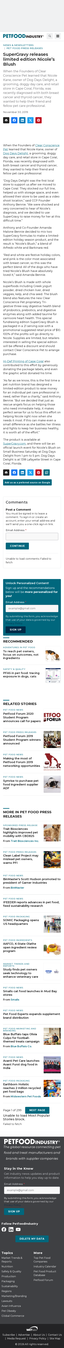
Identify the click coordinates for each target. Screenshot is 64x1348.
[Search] (50, 36)
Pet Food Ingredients (17, 940)
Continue (17, 546)
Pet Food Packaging (16, 916)
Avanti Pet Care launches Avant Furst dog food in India (21, 1064)
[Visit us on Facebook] (4, 1229)
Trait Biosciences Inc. (25, 841)
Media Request (16, 1338)
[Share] (14, 120)
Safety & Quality (14, 669)
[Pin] (38, 120)
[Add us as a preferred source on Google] (46, 472)
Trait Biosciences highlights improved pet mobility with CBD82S (20, 832)
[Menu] (58, 36)
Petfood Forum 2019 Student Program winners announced (22, 739)
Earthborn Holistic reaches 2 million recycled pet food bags (22, 1088)
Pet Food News (13, 710)
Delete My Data (32, 1238)
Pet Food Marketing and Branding (19, 1029)
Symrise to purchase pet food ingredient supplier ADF (21, 784)
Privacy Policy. (14, 623)
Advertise (24, 1334)
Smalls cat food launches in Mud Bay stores (30, 993)
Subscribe (8, 1334)
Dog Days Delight (15, 153)
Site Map (55, 1338)
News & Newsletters (18, 45)
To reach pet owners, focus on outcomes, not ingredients (21, 655)
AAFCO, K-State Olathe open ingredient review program (20, 947)
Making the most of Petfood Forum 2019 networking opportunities (21, 762)
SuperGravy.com (14, 443)
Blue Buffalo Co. (21, 1046)
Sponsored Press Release (20, 825)
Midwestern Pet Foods (26, 1096)
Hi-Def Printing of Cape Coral (23, 361)
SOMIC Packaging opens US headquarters (21, 922)
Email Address (16, 530)
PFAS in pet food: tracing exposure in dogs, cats (21, 674)
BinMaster (17, 887)
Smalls (15, 999)
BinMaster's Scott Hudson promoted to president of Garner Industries (32, 880)
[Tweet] (30, 120)
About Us (39, 1334)
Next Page (37, 1110)
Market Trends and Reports (16, 965)
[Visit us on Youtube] (18, 1229)
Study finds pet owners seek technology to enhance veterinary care (20, 973)
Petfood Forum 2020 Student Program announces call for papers (22, 717)
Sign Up (15, 629)
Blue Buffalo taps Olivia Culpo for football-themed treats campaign (21, 1038)
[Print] (6, 120)
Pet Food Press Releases (25, 48)
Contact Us (55, 1334)
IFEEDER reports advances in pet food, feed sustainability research (31, 904)
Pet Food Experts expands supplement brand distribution (31, 1015)
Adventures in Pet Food (19, 647)
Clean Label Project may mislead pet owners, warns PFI (20, 859)
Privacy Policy (37, 1338)
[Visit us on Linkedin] (11, 1229)
